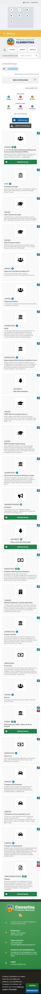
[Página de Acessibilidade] (11, 22)
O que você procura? (10, 56)
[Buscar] (36, 55)
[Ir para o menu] (23, 21)
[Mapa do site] (27, 16)
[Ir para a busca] (28, 21)
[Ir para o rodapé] (10, 26)
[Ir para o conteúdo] (18, 21)
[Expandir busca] (34, 79)
